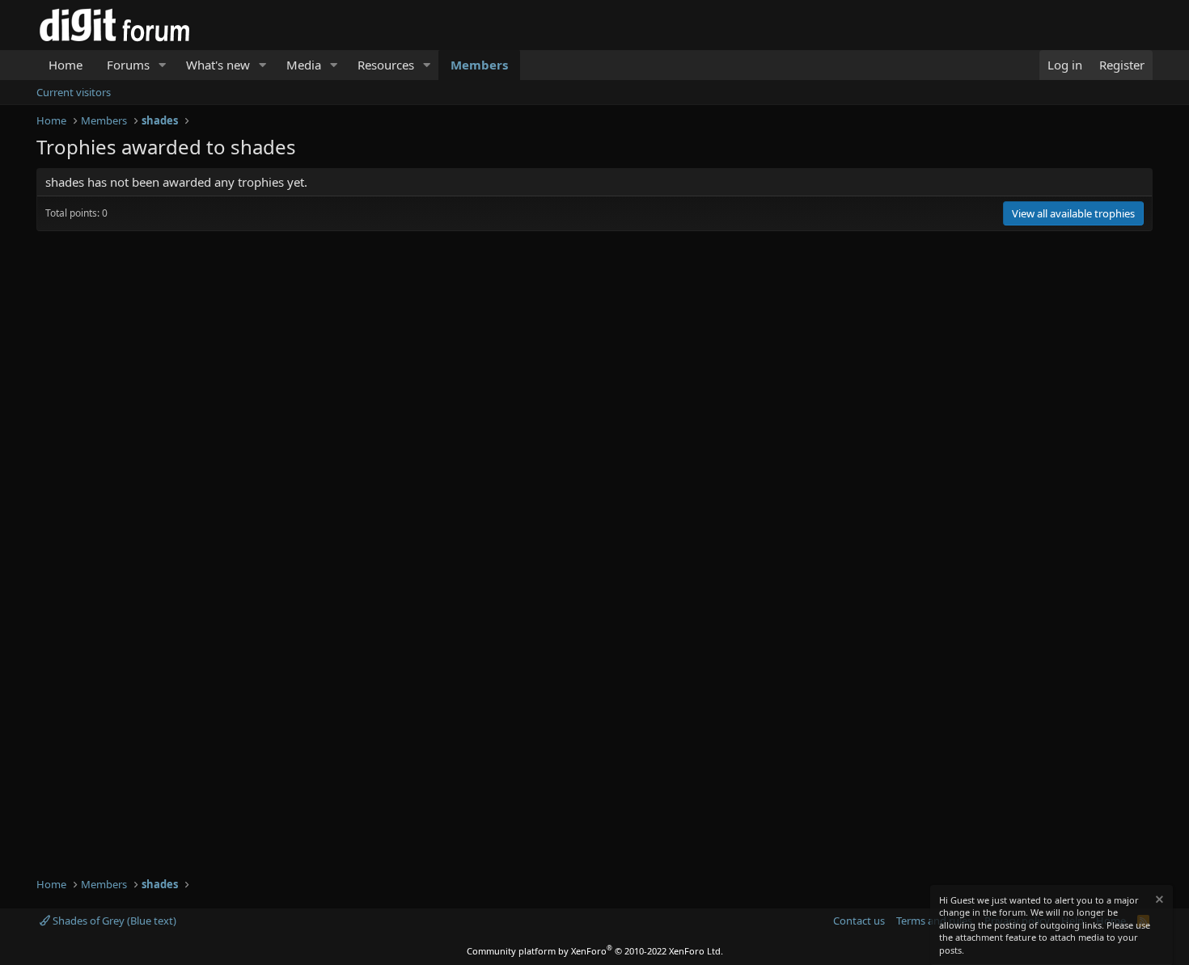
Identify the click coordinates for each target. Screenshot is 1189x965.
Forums (128, 65)
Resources (386, 65)
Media (303, 65)
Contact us (859, 920)
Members (479, 65)
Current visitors (73, 92)
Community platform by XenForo (595, 951)
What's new (218, 65)
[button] (162, 65)
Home (66, 65)
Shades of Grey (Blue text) (113, 920)
